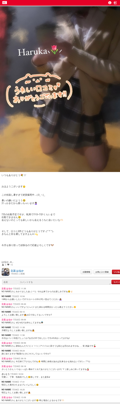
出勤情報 (86, 271)
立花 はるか (17, 270)
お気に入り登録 (102, 271)
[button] (115, 2)
